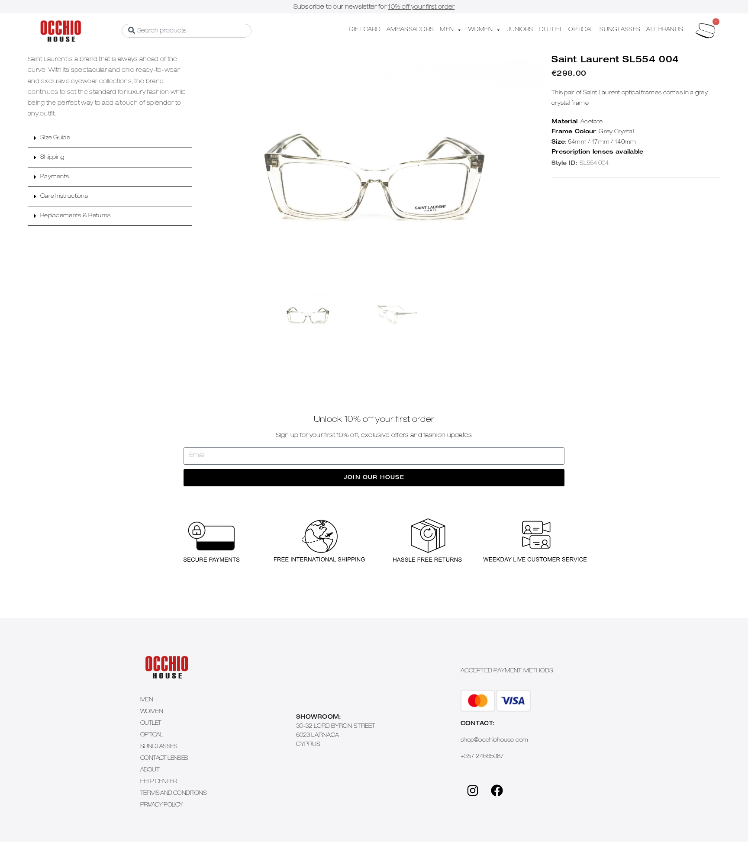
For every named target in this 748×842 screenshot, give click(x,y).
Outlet (150, 723)
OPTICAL (580, 30)
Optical (151, 735)
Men (146, 700)
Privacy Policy (161, 805)
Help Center (158, 782)
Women (151, 712)
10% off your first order (421, 7)
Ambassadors (410, 30)
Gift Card (364, 30)
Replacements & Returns (75, 216)
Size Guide (55, 138)
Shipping (52, 158)
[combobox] (186, 31)
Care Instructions (64, 196)
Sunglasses (158, 747)
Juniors (520, 30)
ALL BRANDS (664, 30)
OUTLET (550, 30)
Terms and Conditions (173, 794)
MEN (447, 30)
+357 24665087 (482, 757)
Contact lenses (164, 759)
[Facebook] (497, 790)
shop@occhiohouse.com (494, 740)
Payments (54, 177)
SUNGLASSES (620, 30)
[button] (110, 138)
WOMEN (480, 30)
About (149, 770)
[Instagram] (473, 790)
